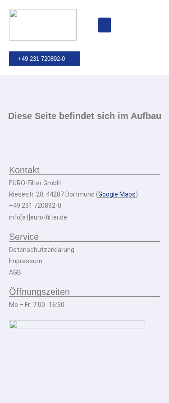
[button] (104, 25)
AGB (15, 272)
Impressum (25, 261)
